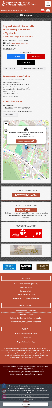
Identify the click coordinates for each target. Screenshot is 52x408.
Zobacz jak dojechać (25, 141)
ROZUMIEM (25, 404)
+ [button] (6, 123)
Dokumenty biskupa (26, 314)
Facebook (17, 57)
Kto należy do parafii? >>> (33, 68)
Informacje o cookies (26, 399)
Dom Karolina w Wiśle (26, 294)
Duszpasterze (26, 287)
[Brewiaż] (36, 267)
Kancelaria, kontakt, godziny (26, 283)
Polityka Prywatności (26, 396)
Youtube (37, 57)
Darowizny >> (10, 114)
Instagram (27, 62)
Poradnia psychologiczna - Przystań (26, 321)
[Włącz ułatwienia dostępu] (49, 10)
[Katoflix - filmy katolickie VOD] (19, 267)
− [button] (6, 126)
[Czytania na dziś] (26, 250)
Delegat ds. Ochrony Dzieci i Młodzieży (26, 318)
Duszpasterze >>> (12, 68)
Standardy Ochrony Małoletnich (26, 298)
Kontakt (28, 15)
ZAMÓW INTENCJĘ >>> (26, 210)
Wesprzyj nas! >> (27, 195)
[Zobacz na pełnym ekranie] (6, 132)
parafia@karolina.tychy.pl (11, 10)
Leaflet (28, 179)
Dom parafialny (26, 291)
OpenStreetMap (36, 179)
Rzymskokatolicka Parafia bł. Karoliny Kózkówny (21, 3)
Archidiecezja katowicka (26, 310)
